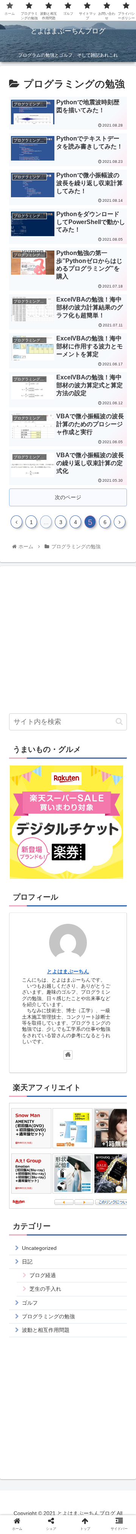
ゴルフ (30, 1303)
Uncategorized (39, 1248)
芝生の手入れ (45, 1289)
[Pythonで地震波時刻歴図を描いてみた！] (83, 1335)
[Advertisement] (68, 640)
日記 (27, 1262)
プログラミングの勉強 (48, 1316)
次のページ (68, 497)
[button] (119, 721)
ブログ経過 (42, 1275)
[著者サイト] (68, 1054)
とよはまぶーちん (68, 971)
